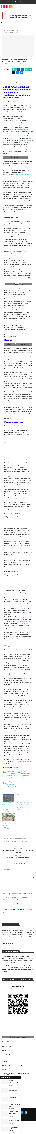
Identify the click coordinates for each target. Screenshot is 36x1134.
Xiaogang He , (7, 168)
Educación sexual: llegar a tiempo (14, 1121)
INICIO (3, 30)
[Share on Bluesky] (17, 72)
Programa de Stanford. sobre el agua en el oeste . (16, 835)
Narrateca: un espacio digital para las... (14, 1082)
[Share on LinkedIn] (22, 69)
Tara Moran (6, 841)
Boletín (4, 1069)
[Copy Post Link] (13, 72)
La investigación (23, 129)
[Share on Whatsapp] (26, 69)
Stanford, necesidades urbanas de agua (11, 784)
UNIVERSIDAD (6, 1054)
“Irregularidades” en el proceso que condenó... (14, 1129)
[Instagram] (15, 2)
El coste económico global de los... (14, 1105)
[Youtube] (17, 2)
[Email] (20, 2)
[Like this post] (14, 69)
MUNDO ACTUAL (6, 1058)
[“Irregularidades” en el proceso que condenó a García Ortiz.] (4, 1129)
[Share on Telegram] (30, 69)
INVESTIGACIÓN (6, 1046)
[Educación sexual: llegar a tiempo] (4, 1121)
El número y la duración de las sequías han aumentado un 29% (23, 804)
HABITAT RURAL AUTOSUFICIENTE (12, 1065)
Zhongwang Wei (26, 841)
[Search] (34, 22)
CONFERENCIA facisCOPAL (13, 1098)
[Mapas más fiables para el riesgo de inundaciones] (8, 817)
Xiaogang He (15, 841)
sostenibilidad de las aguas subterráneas (14, 838)
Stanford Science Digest (24, 761)
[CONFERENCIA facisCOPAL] (4, 1099)
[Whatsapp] (22, 2)
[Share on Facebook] (18, 69)
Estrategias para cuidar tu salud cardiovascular (13, 1113)
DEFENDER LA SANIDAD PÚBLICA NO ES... (14, 1090)
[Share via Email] (21, 72)
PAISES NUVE (6, 1061)
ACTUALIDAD (10, 30)
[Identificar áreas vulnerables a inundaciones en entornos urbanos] (8, 798)
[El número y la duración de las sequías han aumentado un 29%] (24, 798)
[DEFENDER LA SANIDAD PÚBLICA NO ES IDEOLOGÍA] (4, 1090)
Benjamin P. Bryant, (25, 621)
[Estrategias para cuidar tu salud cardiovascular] (4, 1113)
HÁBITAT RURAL (6, 1050)
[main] (18, 423)
